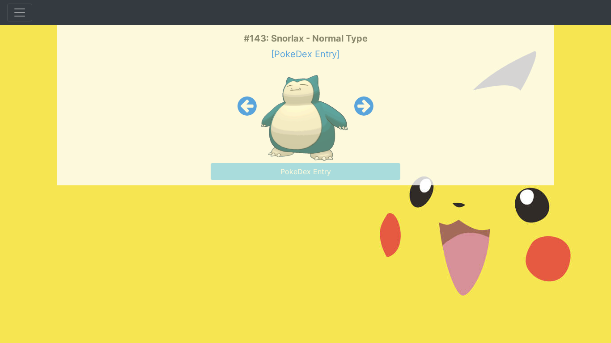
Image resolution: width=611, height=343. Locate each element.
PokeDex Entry (305, 171)
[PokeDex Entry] (305, 54)
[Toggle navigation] (19, 12)
